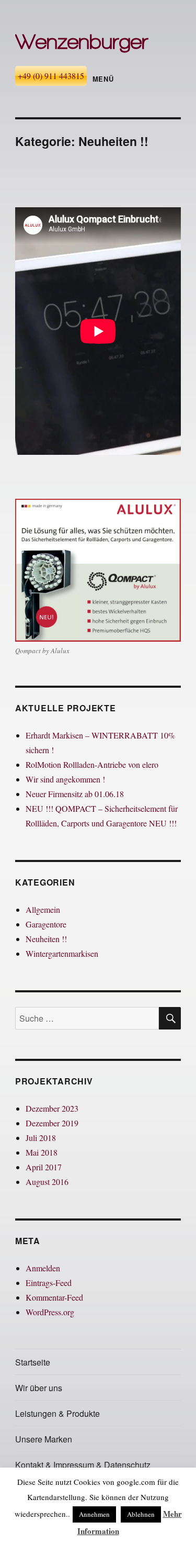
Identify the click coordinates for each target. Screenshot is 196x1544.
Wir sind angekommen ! (65, 779)
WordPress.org (50, 1311)
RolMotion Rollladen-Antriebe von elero (92, 764)
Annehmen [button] (94, 1514)
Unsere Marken (43, 1439)
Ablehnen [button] (141, 1514)
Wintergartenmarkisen (62, 953)
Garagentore (46, 924)
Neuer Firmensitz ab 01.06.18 (75, 793)
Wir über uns (38, 1388)
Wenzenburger (81, 41)
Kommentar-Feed (54, 1297)
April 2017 (44, 1166)
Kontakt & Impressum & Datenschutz (83, 1465)
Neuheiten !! (46, 938)
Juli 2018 (41, 1137)
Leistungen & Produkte (57, 1413)
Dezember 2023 (52, 1108)
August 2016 (47, 1181)
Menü (103, 79)
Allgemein (43, 909)
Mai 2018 (41, 1152)
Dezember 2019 (52, 1122)
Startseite (32, 1362)
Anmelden (43, 1267)
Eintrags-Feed (49, 1282)
